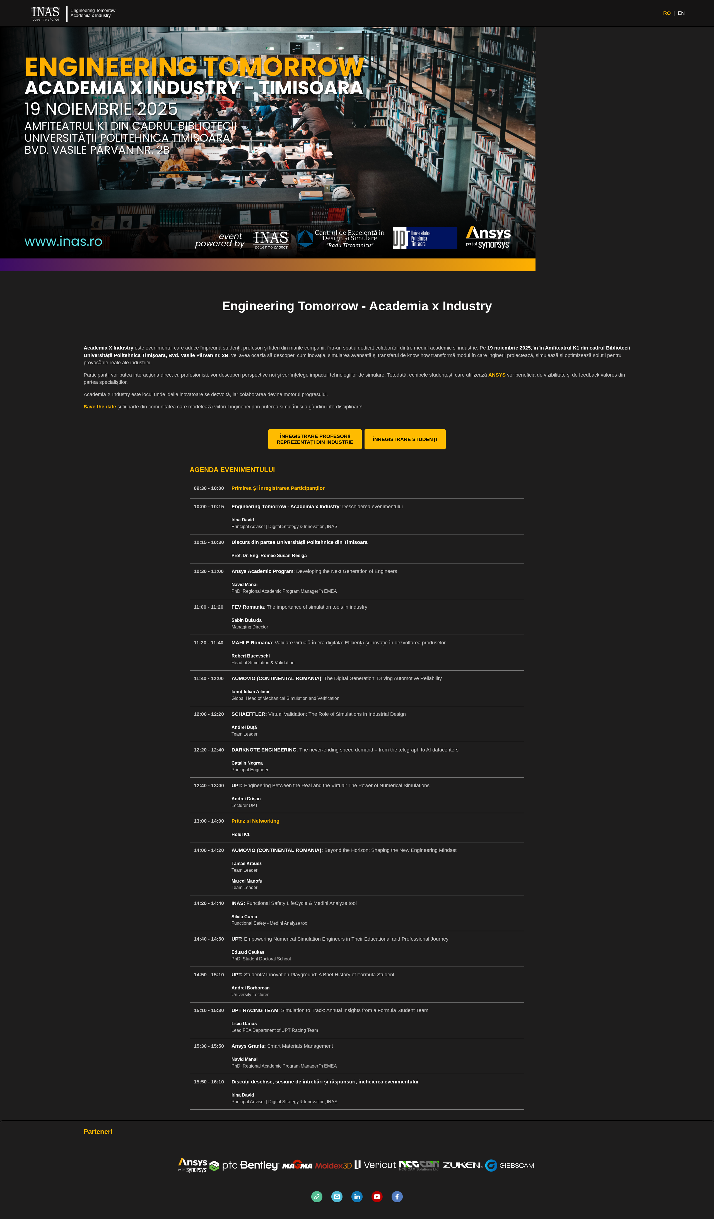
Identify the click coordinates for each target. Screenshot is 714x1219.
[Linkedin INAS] (357, 1200)
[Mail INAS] (336, 1200)
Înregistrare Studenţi (405, 439)
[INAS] (316, 1200)
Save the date (100, 406)
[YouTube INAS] (377, 1200)
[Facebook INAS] (397, 1200)
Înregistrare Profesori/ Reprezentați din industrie (315, 439)
